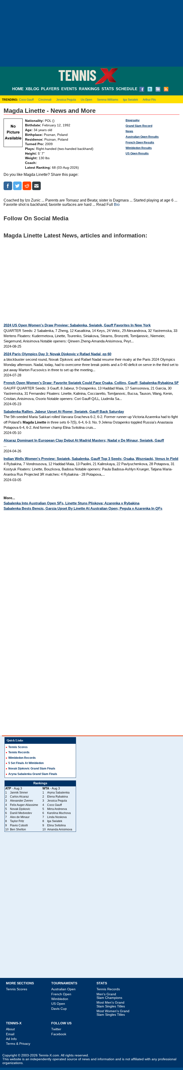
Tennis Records (19, 752)
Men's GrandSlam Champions (109, 996)
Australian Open (63, 989)
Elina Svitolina (56, 825)
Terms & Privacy (18, 1043)
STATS (108, 89)
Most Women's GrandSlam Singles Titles (113, 1012)
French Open (61, 994)
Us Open (86, 99)
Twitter (56, 1029)
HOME (18, 89)
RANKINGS (89, 89)
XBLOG (32, 89)
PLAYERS (50, 89)
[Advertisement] (91, 33)
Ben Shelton (18, 829)
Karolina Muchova (59, 813)
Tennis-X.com (49, 1055)
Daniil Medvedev (21, 813)
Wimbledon (59, 999)
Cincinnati (44, 99)
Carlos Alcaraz (19, 796)
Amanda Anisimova (59, 829)
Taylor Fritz (17, 821)
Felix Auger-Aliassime (24, 805)
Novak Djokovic (20, 809)
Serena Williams (107, 99)
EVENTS (69, 89)
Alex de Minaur (20, 817)
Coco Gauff (26, 99)
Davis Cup (59, 1009)
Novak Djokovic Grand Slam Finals (31, 768)
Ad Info (11, 1039)
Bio (117, 204)
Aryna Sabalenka (58, 792)
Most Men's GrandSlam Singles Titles (111, 1004)
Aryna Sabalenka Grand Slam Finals (32, 774)
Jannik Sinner (19, 792)
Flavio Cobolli (19, 825)
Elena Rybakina (57, 796)
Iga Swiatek (130, 99)
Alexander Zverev (21, 800)
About (10, 1029)
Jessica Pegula (66, 99)
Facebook (58, 1034)
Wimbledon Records (22, 757)
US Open (58, 1004)
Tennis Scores (18, 747)
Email (10, 1034)
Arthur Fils (149, 99)
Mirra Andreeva (57, 809)
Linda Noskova (57, 817)
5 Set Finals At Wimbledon (26, 763)
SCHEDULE (126, 89)
